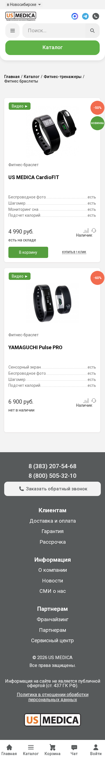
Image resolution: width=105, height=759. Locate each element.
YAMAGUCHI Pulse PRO (35, 347)
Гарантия (52, 531)
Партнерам (52, 630)
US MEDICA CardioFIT (33, 177)
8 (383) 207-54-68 (52, 466)
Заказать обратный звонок (56, 488)
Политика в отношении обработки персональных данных (52, 697)
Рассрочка (52, 542)
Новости (52, 581)
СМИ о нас (52, 591)
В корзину (28, 252)
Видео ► (20, 106)
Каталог (53, 47)
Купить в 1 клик (74, 252)
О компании (52, 570)
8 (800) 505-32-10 (52, 475)
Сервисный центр (52, 640)
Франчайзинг (52, 619)
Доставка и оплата (52, 521)
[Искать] (92, 30)
